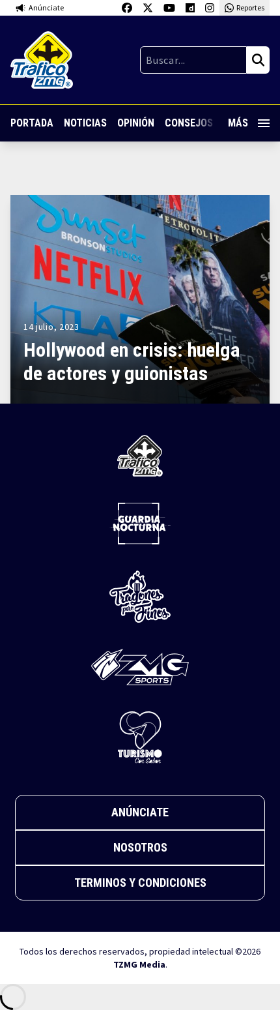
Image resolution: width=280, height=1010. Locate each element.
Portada (31, 123)
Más (238, 123)
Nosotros (140, 847)
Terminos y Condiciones (140, 882)
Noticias (85, 123)
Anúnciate (140, 812)
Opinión (135, 123)
